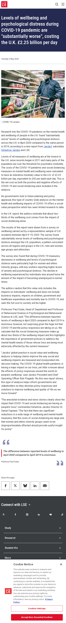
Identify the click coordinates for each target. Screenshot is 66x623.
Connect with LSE (14, 505)
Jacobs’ (48, 146)
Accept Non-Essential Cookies (36, 617)
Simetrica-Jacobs (10, 150)
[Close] (61, 564)
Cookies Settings (37, 608)
